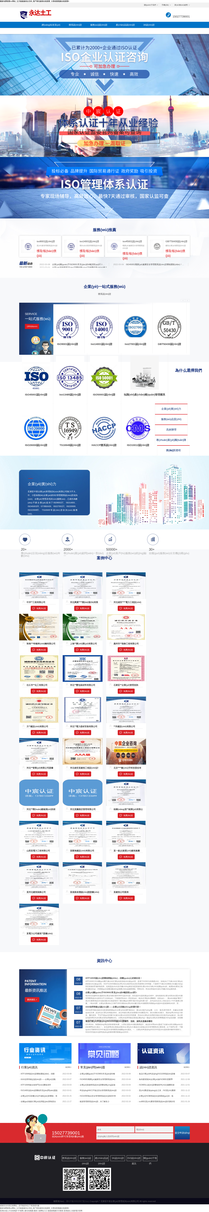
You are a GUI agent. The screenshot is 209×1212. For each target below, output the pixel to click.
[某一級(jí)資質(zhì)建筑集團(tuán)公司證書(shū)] (126, 822)
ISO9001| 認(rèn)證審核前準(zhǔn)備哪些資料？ (156, 1086)
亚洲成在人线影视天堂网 (73, 1211)
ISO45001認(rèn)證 (36, 394)
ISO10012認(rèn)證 (138, 445)
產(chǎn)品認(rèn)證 (125, 25)
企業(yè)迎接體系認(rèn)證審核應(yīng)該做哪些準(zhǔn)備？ (97, 1086)
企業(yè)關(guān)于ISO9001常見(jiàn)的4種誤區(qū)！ (97, 1075)
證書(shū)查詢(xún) (51, 31)
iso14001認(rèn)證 (101, 344)
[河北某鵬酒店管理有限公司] (83, 781)
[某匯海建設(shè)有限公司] (83, 822)
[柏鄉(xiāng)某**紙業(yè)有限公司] (126, 781)
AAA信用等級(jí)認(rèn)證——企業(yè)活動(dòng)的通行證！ (38, 1080)
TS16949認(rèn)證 (70, 445)
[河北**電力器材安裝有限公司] (83, 698)
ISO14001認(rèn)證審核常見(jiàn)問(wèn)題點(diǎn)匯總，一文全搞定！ (39, 1091)
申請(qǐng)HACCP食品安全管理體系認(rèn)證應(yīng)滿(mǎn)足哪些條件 (98, 1091)
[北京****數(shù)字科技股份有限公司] (126, 739)
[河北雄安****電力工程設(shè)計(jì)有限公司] (126, 574)
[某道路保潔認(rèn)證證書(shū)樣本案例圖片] (83, 863)
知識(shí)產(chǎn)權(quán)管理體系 (144, 394)
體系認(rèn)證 (75, 25)
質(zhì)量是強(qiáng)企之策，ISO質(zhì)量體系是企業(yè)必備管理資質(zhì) (157, 1091)
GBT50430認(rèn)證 (169, 344)
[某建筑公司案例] (126, 863)
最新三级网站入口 (40, 1211)
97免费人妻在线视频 (25, 1211)
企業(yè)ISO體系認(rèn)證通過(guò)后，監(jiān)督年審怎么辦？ (156, 1097)
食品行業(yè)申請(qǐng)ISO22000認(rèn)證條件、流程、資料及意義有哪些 (118, 1021)
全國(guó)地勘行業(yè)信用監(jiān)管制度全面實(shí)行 (38, 1102)
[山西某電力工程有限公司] (39, 822)
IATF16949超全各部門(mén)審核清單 (36, 1085)
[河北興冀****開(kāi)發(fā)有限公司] (83, 574)
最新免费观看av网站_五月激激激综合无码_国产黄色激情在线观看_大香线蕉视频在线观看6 (34, 1)
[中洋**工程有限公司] (39, 574)
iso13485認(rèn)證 (70, 394)
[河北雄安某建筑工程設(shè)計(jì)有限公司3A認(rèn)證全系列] (83, 739)
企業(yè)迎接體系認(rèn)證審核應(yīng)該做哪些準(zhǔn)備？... (80, 267)
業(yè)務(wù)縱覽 (181, 5)
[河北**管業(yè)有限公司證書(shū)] (39, 739)
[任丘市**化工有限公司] (39, 656)
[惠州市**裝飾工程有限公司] (126, 615)
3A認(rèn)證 (149, 25)
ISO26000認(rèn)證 (36, 445)
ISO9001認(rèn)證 (67, 344)
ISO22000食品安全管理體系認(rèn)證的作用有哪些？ (98, 1097)
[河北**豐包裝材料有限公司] (83, 656)
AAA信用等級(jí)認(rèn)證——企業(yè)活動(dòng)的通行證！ (113, 1007)
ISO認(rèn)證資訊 (76, 31)
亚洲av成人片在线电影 (8, 1211)
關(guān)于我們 (150, 5)
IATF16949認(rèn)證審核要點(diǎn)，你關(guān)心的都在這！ (37, 1075)
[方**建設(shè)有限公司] (39, 698)
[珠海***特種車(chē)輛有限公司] (39, 615)
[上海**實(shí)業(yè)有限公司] (83, 615)
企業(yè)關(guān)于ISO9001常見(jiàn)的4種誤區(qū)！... (78, 264)
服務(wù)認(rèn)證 (98, 25)
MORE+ (68, 1067)
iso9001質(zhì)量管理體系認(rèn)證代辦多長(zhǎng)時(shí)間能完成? (157, 1102)
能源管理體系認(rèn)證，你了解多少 (94, 1101)
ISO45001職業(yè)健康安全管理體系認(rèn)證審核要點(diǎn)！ (97, 1080)
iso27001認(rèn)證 (135, 344)
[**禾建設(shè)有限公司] (126, 698)
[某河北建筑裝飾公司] (39, 863)
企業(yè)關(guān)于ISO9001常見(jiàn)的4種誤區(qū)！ (111, 992)
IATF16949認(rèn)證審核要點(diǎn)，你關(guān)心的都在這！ (113, 978)
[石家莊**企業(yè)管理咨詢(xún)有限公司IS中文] (126, 656)
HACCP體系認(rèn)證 (104, 445)
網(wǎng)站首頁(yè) (51, 25)
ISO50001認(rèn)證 (104, 394)
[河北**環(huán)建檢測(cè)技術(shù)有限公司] (39, 781)
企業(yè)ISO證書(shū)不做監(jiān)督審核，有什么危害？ (39, 1097)
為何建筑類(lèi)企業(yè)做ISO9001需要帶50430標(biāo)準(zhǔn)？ (156, 1080)
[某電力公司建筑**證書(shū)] (39, 905)
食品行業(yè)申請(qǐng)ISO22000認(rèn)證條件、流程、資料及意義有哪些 (157, 1075)
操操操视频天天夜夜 (55, 1211)
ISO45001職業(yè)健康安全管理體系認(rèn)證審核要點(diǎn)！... (155, 264)
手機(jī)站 (165, 5)
